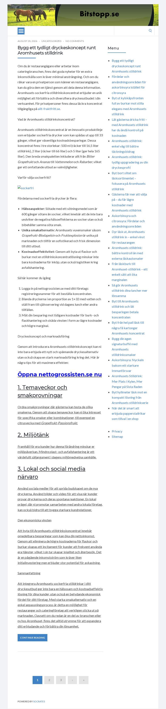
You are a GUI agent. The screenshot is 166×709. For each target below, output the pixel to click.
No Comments (75, 41)
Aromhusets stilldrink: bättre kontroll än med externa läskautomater (127, 253)
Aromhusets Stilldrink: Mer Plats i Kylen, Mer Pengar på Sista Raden (127, 381)
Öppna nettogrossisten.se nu (60, 374)
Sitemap (117, 436)
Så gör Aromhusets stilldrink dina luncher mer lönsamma (129, 290)
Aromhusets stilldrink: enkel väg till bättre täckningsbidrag (127, 146)
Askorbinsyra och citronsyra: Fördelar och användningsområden (128, 221)
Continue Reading (32, 637)
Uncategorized (51, 41)
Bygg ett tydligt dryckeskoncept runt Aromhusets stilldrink (57, 50)
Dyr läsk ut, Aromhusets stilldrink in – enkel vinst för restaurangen (128, 237)
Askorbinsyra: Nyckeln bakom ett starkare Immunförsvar (128, 365)
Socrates (39, 701)
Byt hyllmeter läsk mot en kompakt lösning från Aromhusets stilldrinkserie (130, 397)
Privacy (117, 431)
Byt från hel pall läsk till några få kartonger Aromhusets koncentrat (128, 327)
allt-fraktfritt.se (49, 109)
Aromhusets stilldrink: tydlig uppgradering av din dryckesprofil (130, 162)
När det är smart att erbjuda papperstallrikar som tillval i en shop (129, 413)
